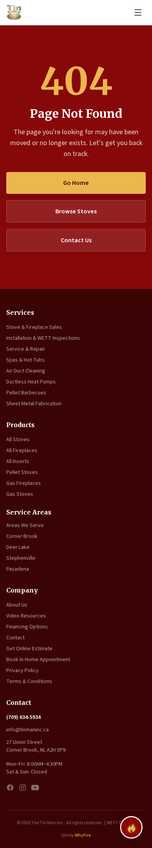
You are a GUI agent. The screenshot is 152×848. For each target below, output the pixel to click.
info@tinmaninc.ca (27, 730)
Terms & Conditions (29, 681)
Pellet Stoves (22, 472)
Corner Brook (21, 536)
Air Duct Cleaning (25, 371)
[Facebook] (10, 787)
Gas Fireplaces (23, 483)
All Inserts (17, 461)
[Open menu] (138, 12)
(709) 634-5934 (23, 717)
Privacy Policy (22, 670)
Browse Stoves (76, 211)
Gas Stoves (19, 494)
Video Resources (26, 616)
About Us (16, 605)
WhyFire (83, 835)
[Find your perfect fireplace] (131, 827)
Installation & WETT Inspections (43, 338)
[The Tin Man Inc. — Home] (14, 12)
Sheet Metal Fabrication (34, 404)
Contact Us (76, 240)
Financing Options (27, 627)
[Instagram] (23, 787)
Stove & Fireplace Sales (34, 327)
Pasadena (17, 569)
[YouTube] (35, 787)
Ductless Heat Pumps (31, 382)
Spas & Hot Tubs (25, 360)
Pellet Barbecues (26, 393)
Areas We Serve (25, 525)
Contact (15, 638)
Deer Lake (18, 547)
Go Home (76, 183)
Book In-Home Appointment (38, 659)
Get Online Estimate (29, 649)
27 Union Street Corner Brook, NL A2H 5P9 (35, 746)
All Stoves (18, 440)
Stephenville (20, 558)
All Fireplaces (21, 450)
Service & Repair (25, 349)
